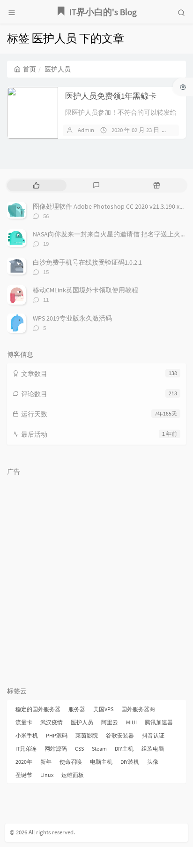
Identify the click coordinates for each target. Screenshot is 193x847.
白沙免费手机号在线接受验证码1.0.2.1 (87, 262)
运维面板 (72, 774)
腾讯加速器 (159, 722)
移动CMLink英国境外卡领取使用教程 (85, 290)
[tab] (36, 185)
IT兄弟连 (26, 748)
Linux (46, 774)
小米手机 (26, 735)
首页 (29, 69)
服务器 (76, 709)
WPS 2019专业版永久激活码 (72, 318)
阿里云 (109, 722)
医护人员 (82, 722)
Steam (99, 748)
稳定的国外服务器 (37, 709)
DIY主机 (124, 748)
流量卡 (23, 722)
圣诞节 (23, 774)
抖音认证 (153, 735)
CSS (79, 748)
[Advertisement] (96, 577)
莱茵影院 (86, 735)
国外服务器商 (138, 709)
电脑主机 (101, 761)
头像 (152, 761)
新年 (46, 761)
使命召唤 (70, 761)
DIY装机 (129, 761)
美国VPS (103, 709)
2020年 (23, 761)
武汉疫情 (51, 722)
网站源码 (56, 748)
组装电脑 (152, 748)
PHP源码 (56, 735)
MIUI (131, 722)
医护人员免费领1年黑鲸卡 (110, 96)
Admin (86, 130)
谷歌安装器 (120, 735)
